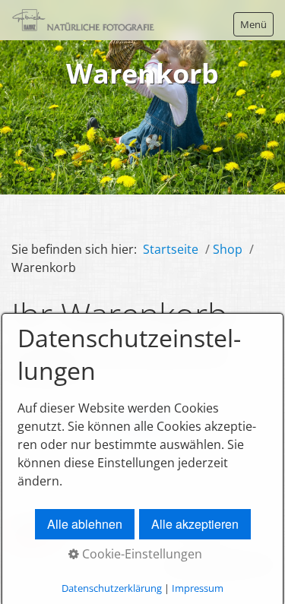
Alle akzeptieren (195, 524)
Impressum (197, 588)
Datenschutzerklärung (112, 588)
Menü (253, 24)
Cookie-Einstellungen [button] (140, 553)
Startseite (170, 249)
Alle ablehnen (84, 524)
